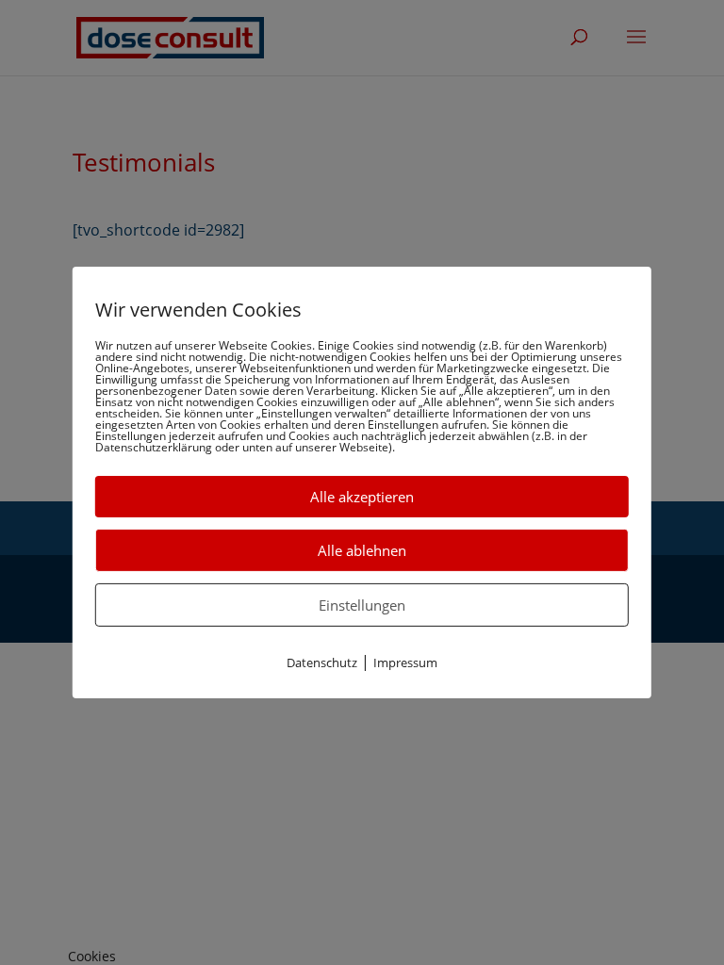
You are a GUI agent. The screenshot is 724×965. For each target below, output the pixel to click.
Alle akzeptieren (362, 496)
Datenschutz (322, 662)
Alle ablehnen (362, 550)
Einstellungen (362, 605)
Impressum (405, 662)
